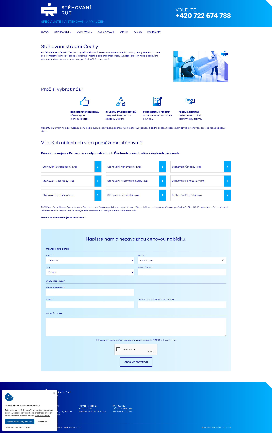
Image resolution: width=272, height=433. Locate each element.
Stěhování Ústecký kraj (186, 166)
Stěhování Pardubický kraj (188, 181)
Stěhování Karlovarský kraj (124, 166)
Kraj (48, 267)
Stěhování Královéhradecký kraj (127, 181)
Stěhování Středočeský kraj (60, 166)
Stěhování (61, 32)
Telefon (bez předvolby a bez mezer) (156, 299)
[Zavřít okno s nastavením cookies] (54, 393)
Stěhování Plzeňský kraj (187, 195)
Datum (142, 255)
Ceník (124, 32)
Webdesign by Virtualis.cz (216, 427)
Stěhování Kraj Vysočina (58, 195)
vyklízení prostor (130, 55)
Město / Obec (145, 267)
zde (174, 340)
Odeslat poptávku (136, 362)
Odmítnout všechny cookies (17, 427)
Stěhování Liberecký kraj (58, 181)
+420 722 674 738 (203, 15)
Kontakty (154, 32)
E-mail (50, 299)
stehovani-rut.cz (70, 427)
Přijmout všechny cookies (19, 421)
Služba (50, 255)
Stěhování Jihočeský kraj (123, 195)
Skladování (106, 32)
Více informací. (42, 415)
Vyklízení (83, 32)
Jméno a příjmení (55, 287)
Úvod (45, 32)
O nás (138, 32)
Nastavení (43, 421)
